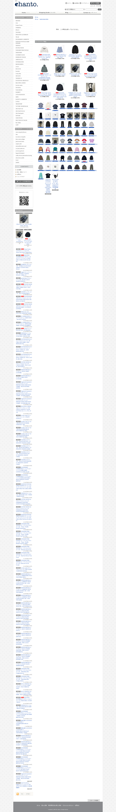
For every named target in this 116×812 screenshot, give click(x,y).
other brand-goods (20, 113)
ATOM (27, 794)
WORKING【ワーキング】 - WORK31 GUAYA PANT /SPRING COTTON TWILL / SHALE (75, 94)
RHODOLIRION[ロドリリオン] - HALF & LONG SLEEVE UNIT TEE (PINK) (23, 617)
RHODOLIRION (19, 64)
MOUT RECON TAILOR (21, 120)
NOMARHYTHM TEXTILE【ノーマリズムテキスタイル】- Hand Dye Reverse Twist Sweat (42, 144)
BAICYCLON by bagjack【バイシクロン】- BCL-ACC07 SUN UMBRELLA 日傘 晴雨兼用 (55, 184)
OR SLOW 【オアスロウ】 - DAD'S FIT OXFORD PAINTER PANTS (41, 179)
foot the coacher (19, 85)
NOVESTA (18, 87)
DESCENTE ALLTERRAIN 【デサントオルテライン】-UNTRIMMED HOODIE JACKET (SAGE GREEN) (44, 76)
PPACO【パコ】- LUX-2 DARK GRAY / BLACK (24, 225)
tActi (17, 23)
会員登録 (76, 3)
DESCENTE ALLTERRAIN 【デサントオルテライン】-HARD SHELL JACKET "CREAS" (84, 162)
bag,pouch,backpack (20, 153)
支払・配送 (44, 805)
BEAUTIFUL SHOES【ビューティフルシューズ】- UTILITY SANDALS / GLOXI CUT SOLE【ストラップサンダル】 (23, 409)
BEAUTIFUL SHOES (21, 83)
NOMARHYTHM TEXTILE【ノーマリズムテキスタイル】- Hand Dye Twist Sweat (23, 548)
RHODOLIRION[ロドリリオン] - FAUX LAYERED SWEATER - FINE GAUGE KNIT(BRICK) (85, 152)
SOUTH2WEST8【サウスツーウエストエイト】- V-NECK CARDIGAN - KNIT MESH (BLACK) (70, 108)
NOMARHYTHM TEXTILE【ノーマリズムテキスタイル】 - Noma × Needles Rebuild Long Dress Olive (78, 135)
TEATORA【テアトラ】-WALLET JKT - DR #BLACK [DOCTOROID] (75, 56)
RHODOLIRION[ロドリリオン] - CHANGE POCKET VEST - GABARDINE (23, 737)
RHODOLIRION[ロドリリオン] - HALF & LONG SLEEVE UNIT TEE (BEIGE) (23, 611)
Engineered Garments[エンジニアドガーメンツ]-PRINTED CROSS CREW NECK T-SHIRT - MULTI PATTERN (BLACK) (24, 777)
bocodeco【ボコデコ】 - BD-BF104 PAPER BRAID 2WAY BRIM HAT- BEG (24, 429)
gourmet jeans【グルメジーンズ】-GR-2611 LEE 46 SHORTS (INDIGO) (23, 280)
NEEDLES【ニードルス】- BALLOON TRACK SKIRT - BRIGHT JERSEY (23, 707)
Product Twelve (19, 25)
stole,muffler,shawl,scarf (21, 146)
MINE (17, 97)
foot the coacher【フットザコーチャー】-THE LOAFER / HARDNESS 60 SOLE (24, 569)
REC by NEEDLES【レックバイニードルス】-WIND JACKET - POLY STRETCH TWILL (70, 161)
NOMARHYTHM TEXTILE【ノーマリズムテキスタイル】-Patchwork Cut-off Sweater (49, 144)
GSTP (17, 125)
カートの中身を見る (24, 181)
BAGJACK (18, 69)
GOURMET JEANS (20, 55)
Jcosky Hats (18, 73)
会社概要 (19, 169)
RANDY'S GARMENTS (21, 99)
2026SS (17, 162)
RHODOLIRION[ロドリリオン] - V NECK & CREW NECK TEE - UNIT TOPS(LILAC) (24, 604)
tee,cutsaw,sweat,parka (20, 136)
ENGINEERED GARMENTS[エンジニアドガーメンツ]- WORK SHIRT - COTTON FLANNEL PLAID (77, 127)
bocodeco (18, 71)
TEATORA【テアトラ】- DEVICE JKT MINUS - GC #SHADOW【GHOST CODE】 (23, 447)
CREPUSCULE (19, 59)
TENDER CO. (19, 78)
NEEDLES (18, 45)
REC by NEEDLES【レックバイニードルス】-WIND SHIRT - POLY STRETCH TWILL (24, 693)
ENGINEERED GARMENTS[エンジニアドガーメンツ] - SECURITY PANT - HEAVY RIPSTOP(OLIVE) (92, 170)
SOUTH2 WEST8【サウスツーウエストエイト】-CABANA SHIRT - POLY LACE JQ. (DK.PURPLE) (84, 108)
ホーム (25, 12)
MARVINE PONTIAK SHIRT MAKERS (22, 42)
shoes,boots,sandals (20, 157)
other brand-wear (19, 108)
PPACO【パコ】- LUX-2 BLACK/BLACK (19, 240)
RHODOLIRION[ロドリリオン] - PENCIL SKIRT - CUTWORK (23, 371)
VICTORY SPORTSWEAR (22, 106)
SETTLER (18, 115)
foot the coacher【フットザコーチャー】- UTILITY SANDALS (23, 417)
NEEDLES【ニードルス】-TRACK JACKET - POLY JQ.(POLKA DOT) (41, 161)
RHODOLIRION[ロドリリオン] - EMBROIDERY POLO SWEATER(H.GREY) (24, 575)
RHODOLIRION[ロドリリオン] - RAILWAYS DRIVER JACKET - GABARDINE (24, 743)
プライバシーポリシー (68, 805)
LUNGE (17, 101)
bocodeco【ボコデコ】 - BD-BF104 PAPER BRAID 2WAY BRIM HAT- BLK (24, 435)
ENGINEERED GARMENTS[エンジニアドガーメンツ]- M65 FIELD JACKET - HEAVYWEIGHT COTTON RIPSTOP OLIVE (23, 760)
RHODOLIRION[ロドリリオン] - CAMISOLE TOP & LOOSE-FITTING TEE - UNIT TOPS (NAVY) (71, 144)
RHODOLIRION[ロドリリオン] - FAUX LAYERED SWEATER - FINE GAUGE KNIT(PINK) (78, 152)
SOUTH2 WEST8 (20, 48)
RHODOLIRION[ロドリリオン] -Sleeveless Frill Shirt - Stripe (60, 56)
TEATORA (18, 32)
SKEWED (18, 20)
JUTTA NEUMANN (20, 94)
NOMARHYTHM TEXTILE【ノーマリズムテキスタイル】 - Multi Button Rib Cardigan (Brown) (56, 161)
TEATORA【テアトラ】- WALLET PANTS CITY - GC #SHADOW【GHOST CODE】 (62, 127)
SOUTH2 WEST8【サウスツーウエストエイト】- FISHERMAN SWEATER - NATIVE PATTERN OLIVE (55, 135)
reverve (17, 66)
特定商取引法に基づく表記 (54, 805)
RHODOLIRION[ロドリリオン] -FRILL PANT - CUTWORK (23, 377)
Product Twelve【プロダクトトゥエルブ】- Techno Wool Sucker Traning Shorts (24, 251)
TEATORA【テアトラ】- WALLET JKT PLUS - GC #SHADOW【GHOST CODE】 (23, 441)
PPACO (17, 30)
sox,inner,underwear (20, 148)
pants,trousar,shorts (20, 141)
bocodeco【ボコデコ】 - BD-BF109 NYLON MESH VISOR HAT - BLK (24, 423)
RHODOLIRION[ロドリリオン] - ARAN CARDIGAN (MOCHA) (23, 635)
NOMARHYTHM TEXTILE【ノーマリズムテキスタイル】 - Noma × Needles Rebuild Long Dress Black (85, 135)
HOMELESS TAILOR (21, 57)
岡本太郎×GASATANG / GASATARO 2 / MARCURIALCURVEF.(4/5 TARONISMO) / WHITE (57, 170)
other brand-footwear (20, 111)
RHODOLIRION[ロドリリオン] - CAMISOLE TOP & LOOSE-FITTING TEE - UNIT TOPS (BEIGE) (78, 144)
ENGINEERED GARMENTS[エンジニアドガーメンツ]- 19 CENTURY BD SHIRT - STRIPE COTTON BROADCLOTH (24, 714)
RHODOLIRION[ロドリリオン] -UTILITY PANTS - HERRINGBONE (23, 664)
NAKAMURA (19, 90)
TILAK (17, 37)
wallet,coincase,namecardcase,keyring (24, 155)
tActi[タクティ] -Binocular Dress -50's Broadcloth (48, 109)
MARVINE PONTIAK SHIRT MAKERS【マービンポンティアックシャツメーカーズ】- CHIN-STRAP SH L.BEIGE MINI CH (24, 487)
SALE (17, 160)
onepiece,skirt (19, 143)
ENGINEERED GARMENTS (22, 39)
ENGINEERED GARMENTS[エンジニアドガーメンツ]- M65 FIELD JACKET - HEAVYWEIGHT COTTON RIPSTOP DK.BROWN (23, 751)
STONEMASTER (20, 62)
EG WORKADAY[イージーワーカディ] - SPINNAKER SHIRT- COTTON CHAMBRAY (24, 324)
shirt (17, 134)
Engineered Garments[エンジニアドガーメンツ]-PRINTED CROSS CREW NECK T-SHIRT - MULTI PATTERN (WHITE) (24, 385)
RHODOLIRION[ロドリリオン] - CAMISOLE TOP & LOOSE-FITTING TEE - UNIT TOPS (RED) (85, 144)
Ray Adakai (18, 122)
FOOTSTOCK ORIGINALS (22, 80)
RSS (22, 794)
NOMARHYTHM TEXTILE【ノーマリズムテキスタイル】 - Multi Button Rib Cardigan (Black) (63, 161)
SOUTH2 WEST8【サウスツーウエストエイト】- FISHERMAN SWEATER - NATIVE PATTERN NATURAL (48, 135)
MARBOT (18, 92)
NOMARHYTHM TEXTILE (22, 50)
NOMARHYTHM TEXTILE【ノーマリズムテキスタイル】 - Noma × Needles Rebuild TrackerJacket (71, 135)
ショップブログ (68, 12)
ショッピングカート (95, 3)
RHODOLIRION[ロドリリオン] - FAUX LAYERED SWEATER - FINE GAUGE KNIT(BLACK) (93, 152)
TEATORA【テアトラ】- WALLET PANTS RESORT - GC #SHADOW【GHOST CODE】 (69, 127)
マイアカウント (85, 3)
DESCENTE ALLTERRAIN (22, 34)
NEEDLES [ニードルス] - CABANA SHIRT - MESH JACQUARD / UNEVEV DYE (23, 335)
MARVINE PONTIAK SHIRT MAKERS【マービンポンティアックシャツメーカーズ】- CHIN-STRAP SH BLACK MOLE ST (24, 517)
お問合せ (90, 12)
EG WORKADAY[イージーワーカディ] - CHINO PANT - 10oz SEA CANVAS (24, 318)
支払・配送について (47, 12)
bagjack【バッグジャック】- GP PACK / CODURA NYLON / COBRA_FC (24, 274)
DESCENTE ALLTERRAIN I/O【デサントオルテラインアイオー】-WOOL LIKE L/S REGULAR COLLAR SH (23, 258)
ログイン (69, 3)
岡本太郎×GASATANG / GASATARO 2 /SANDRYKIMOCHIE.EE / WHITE (51, 170)
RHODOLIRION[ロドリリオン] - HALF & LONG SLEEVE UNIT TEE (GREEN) (23, 623)
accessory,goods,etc (20, 151)
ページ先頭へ (94, 800)
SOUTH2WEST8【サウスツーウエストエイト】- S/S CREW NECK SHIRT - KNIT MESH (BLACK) (63, 108)
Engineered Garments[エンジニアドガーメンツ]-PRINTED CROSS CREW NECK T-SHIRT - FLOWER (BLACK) (62, 119)
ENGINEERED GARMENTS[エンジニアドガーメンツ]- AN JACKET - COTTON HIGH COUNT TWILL (90, 57)
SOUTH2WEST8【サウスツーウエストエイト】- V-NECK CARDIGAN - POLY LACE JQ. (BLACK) (78, 108)
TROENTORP (19, 104)
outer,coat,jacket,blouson (21, 132)
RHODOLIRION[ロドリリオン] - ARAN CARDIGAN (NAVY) (23, 629)
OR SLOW (18, 76)
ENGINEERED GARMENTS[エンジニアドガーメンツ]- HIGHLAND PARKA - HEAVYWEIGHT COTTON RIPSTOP (23, 478)
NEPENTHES (19, 52)
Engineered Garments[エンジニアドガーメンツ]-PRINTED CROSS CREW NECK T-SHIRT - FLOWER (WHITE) (55, 119)
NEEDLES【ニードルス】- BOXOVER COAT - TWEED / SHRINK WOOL (24, 495)
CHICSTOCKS (19, 118)
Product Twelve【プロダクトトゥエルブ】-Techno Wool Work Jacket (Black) (28, 241)
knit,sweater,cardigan (20, 139)
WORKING (18, 27)
